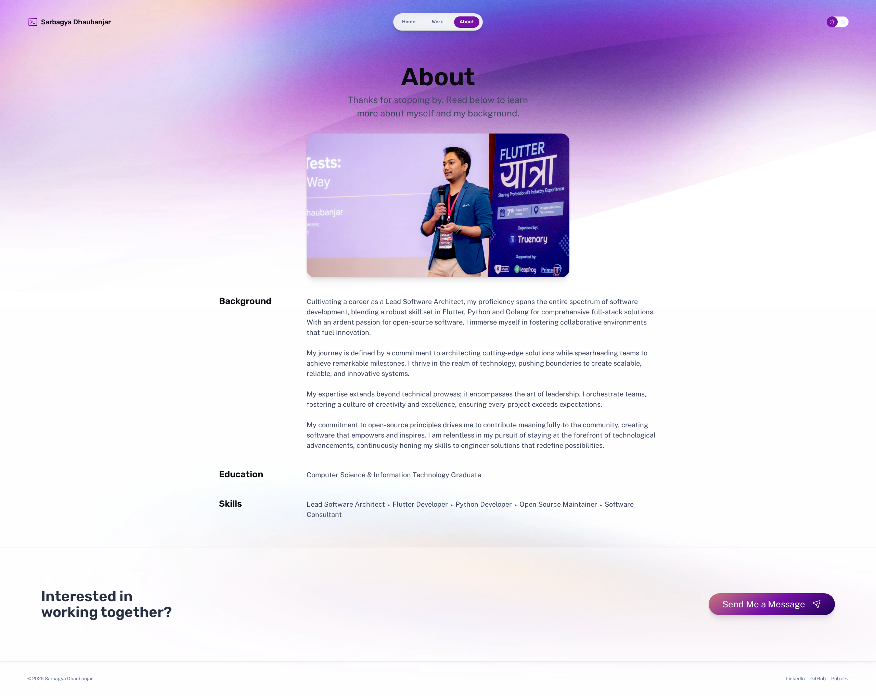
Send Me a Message (763, 604)
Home (408, 22)
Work (437, 22)
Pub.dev (840, 678)
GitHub (818, 678)
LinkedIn (795, 678)
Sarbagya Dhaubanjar (76, 22)
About (467, 22)
